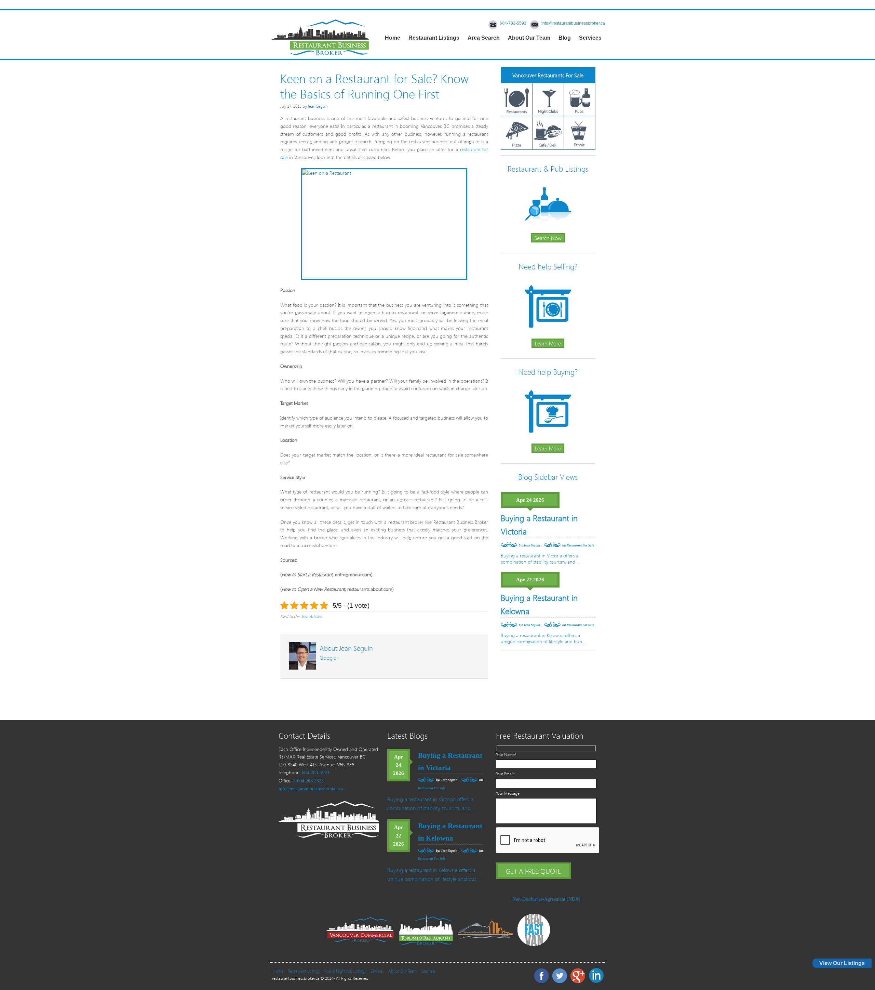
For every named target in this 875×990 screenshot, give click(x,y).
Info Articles (312, 616)
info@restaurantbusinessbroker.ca (573, 23)
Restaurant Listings (304, 971)
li (595, 975)
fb (541, 975)
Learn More (548, 343)
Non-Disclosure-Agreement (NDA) (546, 899)
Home (278, 971)
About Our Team (402, 971)
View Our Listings (842, 963)
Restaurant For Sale (580, 545)
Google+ (330, 657)
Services (377, 971)
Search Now (548, 237)
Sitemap (428, 971)
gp (577, 975)
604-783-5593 (513, 23)
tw (559, 975)
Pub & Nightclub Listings (345, 971)
